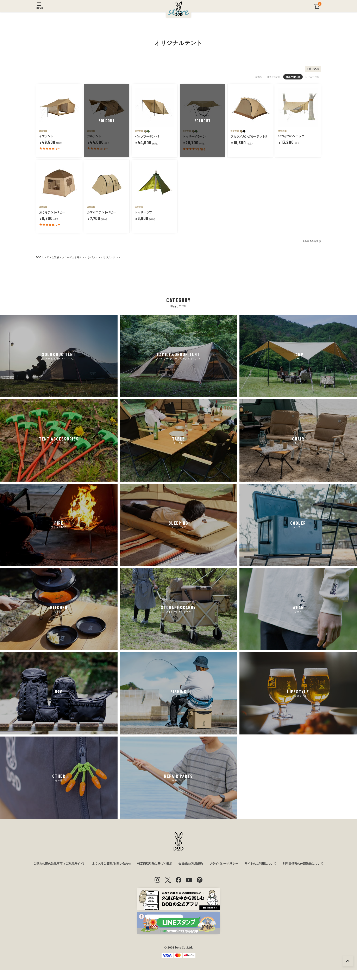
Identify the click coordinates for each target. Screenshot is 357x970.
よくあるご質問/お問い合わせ (111, 863)
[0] (317, 8)
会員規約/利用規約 (190, 863)
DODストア (42, 257)
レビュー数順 (312, 76)
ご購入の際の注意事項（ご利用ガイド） (60, 863)
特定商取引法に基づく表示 (154, 863)
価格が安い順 (274, 76)
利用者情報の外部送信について (303, 863)
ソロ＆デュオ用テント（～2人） (80, 257)
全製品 (55, 257)
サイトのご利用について (260, 863)
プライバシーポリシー (223, 863)
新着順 (258, 76)
